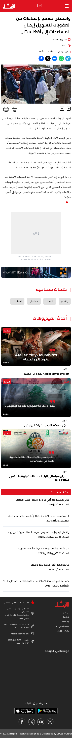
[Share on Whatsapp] (61, 58)
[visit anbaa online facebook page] (22, 722)
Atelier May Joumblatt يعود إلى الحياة (46, 373)
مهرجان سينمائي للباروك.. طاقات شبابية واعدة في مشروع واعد (39, 478)
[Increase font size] (69, 109)
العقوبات (49, 301)
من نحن (66, 612)
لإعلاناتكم (65, 622)
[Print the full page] (14, 109)
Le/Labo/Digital (64, 733)
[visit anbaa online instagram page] (50, 722)
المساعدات (17, 301)
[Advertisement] (36, 233)
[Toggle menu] (66, 6)
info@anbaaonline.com (20, 633)
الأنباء (50, 51)
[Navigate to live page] (39, 6)
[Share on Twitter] (48, 58)
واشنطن (64, 301)
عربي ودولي (62, 51)
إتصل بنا (66, 617)
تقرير (65, 369)
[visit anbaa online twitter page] (31, 722)
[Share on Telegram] (68, 58)
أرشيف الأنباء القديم (61, 631)
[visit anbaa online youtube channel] (41, 722)
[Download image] (4, 100)
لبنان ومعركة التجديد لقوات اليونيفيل (46, 424)
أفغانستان (34, 301)
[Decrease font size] (62, 109)
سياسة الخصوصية (62, 626)
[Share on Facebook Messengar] (54, 58)
